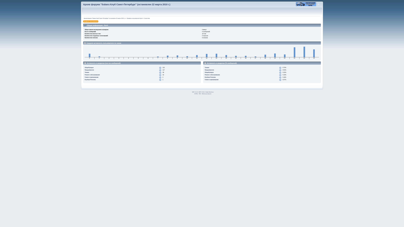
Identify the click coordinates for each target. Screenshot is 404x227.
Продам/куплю (89, 70)
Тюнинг (87, 72)
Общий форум (89, 67)
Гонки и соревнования (91, 77)
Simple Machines (209, 92)
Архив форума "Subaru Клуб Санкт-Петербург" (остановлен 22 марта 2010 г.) (126, 4)
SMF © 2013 (202, 92)
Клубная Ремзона (90, 79)
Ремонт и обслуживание (92, 75)
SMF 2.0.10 (195, 92)
